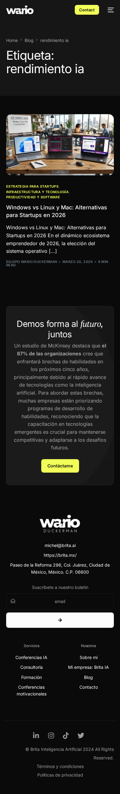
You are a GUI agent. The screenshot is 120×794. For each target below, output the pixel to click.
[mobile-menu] (109, 10)
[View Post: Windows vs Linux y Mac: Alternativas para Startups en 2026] (60, 144)
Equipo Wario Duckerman (31, 262)
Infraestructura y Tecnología (37, 192)
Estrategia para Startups (32, 186)
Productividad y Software (33, 197)
